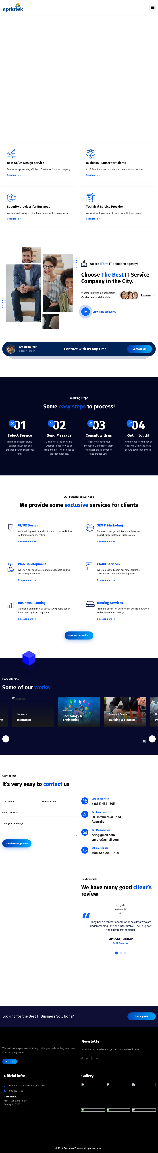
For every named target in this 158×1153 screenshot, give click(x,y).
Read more (13, 175)
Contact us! (139, 348)
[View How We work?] (85, 311)
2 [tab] (121, 953)
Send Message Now (17, 843)
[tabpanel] (79, 718)
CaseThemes (76, 1148)
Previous (5, 738)
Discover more (25, 541)
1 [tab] (116, 953)
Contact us (87, 297)
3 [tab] (125, 953)
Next (152, 738)
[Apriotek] (12, 7)
